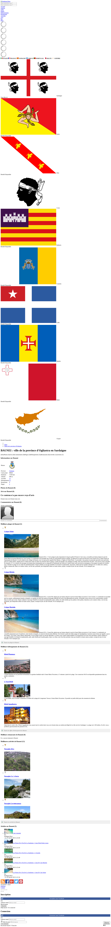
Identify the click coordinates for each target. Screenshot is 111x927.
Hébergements (5, 13)
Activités (3, 16)
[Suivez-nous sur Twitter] (16, 883)
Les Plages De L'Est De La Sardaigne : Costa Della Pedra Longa (30, 843)
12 (10, 478)
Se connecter (11, 907)
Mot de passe (4, 904)
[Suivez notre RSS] (3, 883)
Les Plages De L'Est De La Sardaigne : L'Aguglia (26, 853)
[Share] (3, 889)
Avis (2, 17)
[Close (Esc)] (1, 889)
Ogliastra (11, 471)
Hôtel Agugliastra (10, 704)
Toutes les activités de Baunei (12, 822)
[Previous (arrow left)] (1, 891)
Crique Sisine (9, 531)
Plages (2, 11)
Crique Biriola (9, 572)
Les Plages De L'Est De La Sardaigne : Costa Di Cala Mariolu (30, 862)
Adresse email (4, 902)
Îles (2, 19)
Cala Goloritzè (17, 833)
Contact (3, 887)
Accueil (3, 6)
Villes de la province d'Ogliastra (13, 446)
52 (10, 480)
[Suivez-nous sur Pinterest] (21, 883)
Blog (2, 20)
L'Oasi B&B (8, 682)
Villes (2, 9)
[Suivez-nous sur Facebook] (7, 883)
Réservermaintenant (106, 923)
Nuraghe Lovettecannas (12, 803)
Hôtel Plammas (9, 654)
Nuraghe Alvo (9, 749)
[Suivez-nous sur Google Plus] (12, 883)
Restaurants (4, 14)
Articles (3, 8)
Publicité (3, 886)
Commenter (103, 520)
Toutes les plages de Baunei (11, 642)
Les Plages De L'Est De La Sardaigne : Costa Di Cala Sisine (29, 872)
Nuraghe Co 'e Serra (11, 776)
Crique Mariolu (9, 607)
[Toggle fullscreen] (5, 889)
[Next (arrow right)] (3, 891)
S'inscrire (14, 925)
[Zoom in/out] (6, 889)
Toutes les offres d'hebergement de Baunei (15, 730)
